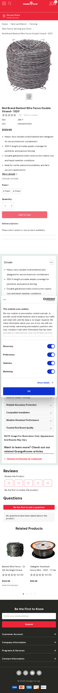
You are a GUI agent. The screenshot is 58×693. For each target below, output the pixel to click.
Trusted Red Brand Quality (19, 428)
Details (8, 262)
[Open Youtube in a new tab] (32, 673)
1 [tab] (23, 593)
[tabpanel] (15, 563)
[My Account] (51, 3)
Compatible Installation (18, 412)
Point (5, 185)
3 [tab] (30, 593)
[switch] (51, 355)
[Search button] (9, 3)
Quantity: (7, 199)
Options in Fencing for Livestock (24, 458)
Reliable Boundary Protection (21, 405)
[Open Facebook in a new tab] (19, 673)
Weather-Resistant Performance (22, 420)
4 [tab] (34, 593)
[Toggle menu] (4, 3)
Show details (43, 382)
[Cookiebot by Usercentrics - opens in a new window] (43, 299)
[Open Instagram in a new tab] (25, 673)
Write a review (31, 115)
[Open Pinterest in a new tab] (39, 673)
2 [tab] (27, 593)
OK (29, 391)
